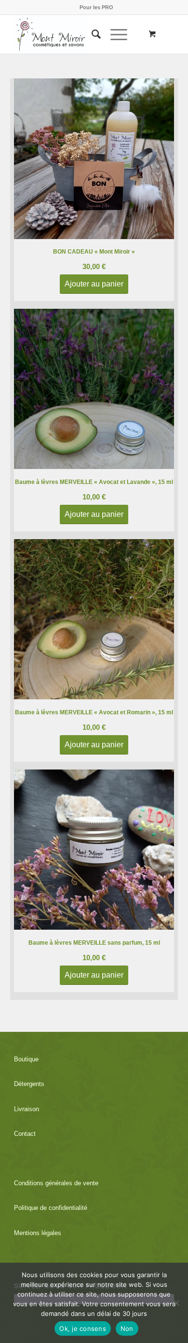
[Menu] (114, 34)
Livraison (26, 1109)
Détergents (29, 1083)
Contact (25, 1133)
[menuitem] (96, 7)
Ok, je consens (82, 1328)
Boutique (26, 1059)
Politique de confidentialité (50, 1207)
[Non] (176, 1303)
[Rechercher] (91, 34)
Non (127, 1328)
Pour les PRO (96, 7)
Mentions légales (37, 1233)
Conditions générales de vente (56, 1183)
